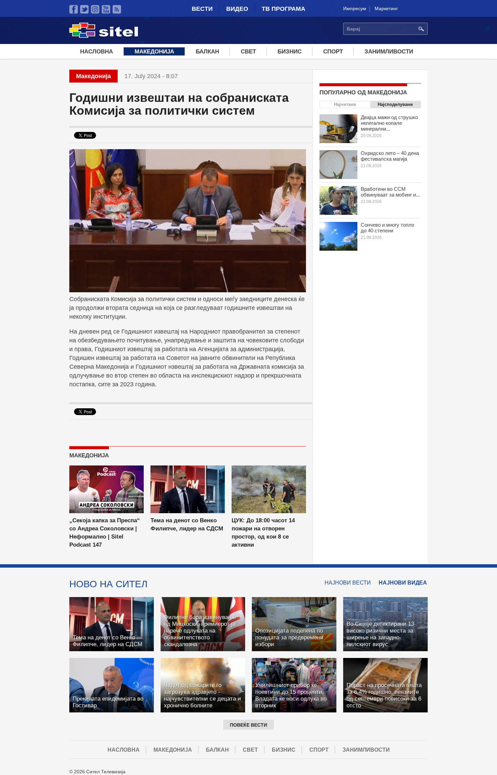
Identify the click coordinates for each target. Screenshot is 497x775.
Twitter (84, 9)
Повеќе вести (248, 725)
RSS (117, 9)
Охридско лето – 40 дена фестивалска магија (390, 156)
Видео (237, 8)
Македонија (154, 51)
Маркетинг (386, 8)
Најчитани (345, 104)
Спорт (333, 51)
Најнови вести (348, 583)
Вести (202, 8)
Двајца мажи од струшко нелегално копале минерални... (389, 123)
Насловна (96, 51)
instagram (95, 9)
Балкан (207, 51)
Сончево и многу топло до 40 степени (387, 227)
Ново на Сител (108, 583)
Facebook (73, 9)
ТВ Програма (283, 8)
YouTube (106, 9)
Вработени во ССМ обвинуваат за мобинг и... (390, 192)
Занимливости (388, 51)
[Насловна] (103, 37)
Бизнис (290, 51)
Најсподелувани (395, 104)
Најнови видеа (403, 583)
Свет (248, 51)
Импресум (354, 8)
